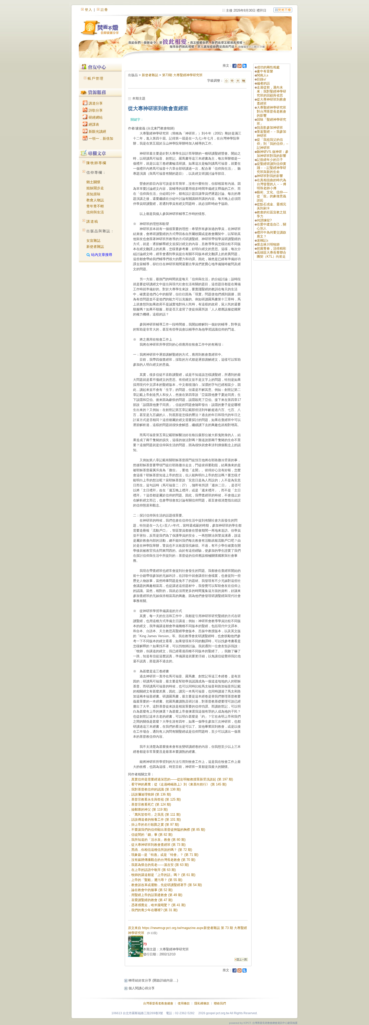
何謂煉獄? (264, 220)
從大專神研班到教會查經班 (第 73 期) (158, 845)
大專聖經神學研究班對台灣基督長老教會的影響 (271, 111)
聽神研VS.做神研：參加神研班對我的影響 (272, 154)
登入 (88, 10)
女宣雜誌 (93, 241)
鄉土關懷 (93, 182)
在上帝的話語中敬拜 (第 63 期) (153, 870)
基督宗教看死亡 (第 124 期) (151, 804)
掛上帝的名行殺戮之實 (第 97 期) (155, 824)
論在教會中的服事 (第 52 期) (151, 890)
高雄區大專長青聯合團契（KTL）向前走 (271, 254)
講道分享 (95, 103)
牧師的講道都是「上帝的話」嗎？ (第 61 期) (163, 875)
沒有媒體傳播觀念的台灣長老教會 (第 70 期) (163, 860)
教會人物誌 (95, 200)
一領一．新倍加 (100, 138)
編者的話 (263, 83)
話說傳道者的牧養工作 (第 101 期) (156, 819)
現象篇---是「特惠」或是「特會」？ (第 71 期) (164, 855)
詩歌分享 (95, 110)
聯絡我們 (220, 1003)
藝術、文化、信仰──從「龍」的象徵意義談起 (272, 196)
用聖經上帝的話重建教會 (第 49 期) (156, 895)
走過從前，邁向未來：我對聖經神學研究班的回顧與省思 (271, 91)
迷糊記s (262, 240)
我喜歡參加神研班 (270, 127)
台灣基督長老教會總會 (158, 1003)
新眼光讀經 (97, 131)
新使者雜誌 (95, 247)
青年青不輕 (95, 206)
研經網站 (95, 117)
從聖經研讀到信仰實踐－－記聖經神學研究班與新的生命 (271, 168)
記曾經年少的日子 (270, 160)
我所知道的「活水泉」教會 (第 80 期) (158, 840)
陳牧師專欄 (96, 163)
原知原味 (93, 194)
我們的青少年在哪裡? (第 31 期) (154, 910)
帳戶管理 (96, 78)
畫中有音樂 (265, 71)
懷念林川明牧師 (268, 244)
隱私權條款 (201, 1003)
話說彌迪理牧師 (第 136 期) (151, 794)
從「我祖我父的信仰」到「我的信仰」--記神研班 (272, 144)
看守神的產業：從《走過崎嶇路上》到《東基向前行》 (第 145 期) (178, 784)
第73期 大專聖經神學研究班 (182, 75)
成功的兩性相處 (268, 67)
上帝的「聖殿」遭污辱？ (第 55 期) (156, 880)
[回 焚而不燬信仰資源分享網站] (282, 10)
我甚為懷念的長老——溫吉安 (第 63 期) (160, 865)
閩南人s (262, 75)
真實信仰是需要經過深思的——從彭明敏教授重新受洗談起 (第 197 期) (182, 779)
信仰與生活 (95, 212)
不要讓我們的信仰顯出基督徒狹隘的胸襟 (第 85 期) (168, 829)
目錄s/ (261, 79)
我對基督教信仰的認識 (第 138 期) (156, 789)
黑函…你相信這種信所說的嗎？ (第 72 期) (161, 850)
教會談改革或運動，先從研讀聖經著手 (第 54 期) (166, 885)
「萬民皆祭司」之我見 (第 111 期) (155, 814)
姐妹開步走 (95, 188)
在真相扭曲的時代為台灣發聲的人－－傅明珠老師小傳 (271, 184)
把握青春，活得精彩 (271, 248)
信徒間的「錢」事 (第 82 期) (151, 834)
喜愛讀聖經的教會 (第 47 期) (151, 900)
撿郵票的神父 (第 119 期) (149, 809)
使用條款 (184, 1003)
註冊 (104, 10)
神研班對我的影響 (270, 176)
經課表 (93, 124)
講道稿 (92, 221)
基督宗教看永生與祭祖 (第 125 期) (156, 799)
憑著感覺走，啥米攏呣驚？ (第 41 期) (158, 905)
